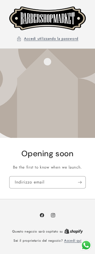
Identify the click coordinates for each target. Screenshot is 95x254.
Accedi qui (73, 240)
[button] (47, 38)
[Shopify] (73, 231)
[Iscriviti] (80, 182)
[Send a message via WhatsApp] (86, 245)
